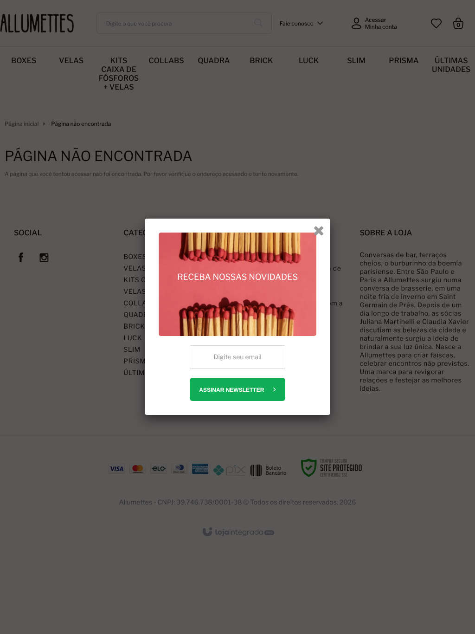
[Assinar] (237, 389)
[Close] (319, 230)
